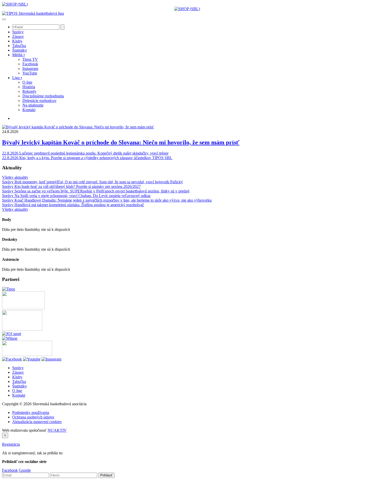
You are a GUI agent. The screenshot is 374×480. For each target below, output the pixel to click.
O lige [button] (27, 82)
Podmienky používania (30, 412)
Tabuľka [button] (19, 45)
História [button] (28, 87)
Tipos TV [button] (30, 59)
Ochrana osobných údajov (33, 417)
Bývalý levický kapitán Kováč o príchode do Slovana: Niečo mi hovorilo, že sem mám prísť (120, 142)
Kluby (17, 377)
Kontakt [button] (28, 110)
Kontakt (18, 395)
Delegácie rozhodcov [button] (39, 100)
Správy (18, 368)
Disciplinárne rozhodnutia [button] (43, 96)
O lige (17, 390)
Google (25, 470)
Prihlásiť (106, 475)
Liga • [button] (17, 78)
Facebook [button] (30, 64)
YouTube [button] (29, 73)
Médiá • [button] (18, 55)
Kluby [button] (17, 41)
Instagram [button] (30, 68)
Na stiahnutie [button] (33, 105)
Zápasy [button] (18, 36)
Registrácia (11, 444)
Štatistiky (19, 386)
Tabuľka (19, 381)
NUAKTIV (57, 430)
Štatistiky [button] (19, 50)
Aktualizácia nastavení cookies (37, 421)
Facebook (10, 470)
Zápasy (18, 372)
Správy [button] (18, 32)
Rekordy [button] (29, 91)
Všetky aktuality (15, 177)
